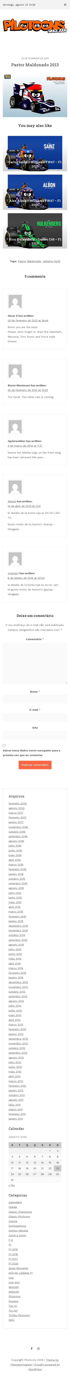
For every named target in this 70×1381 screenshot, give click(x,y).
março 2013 (16, 1024)
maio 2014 (15, 958)
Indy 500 (14, 1282)
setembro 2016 (18, 836)
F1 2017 (13, 1258)
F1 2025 (13, 1263)
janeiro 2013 (16, 1034)
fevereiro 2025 (18, 803)
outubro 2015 (17, 878)
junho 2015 (15, 897)
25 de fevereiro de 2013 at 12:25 (28, 390)
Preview (13, 1301)
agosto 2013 (16, 1001)
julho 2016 (15, 845)
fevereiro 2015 (17, 916)
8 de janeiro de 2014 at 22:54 (26, 577)
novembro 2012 (18, 1043)
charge (13, 1206)
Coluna (13, 1221)
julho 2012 (15, 1062)
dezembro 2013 (18, 982)
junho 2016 (15, 850)
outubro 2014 (17, 935)
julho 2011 (15, 1104)
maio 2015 (15, 902)
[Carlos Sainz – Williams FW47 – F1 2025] (35, 152)
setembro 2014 (18, 939)
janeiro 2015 (16, 921)
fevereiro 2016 (17, 869)
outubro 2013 (17, 991)
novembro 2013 (18, 987)
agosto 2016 (16, 841)
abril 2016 (15, 859)
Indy (11, 1277)
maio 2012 (15, 1071)
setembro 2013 (18, 996)
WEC (11, 1319)
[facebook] (31, 1348)
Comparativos (17, 1225)
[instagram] (38, 1348)
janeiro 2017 (16, 822)
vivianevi (13, 573)
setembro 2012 (18, 1052)
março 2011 (16, 1109)
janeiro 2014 (16, 977)
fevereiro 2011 (17, 1113)
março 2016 (16, 864)
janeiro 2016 (16, 874)
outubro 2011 (17, 1095)
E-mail (35, 709)
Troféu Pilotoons (19, 1315)
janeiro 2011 (16, 1118)
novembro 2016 (18, 827)
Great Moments (18, 1268)
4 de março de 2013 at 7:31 (25, 445)
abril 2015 (15, 906)
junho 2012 (15, 1066)
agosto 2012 (16, 1057)
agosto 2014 (16, 944)
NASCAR (14, 1291)
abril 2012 (15, 1076)
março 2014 (16, 968)
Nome (35, 691)
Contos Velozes (18, 1230)
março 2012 (16, 1081)
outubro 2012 (17, 1048)
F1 (10, 1244)
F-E (11, 1240)
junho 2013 (15, 1010)
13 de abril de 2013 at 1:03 (24, 506)
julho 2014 (15, 949)
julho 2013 (15, 1005)
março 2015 (16, 911)
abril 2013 (15, 1019)
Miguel (12, 501)
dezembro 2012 (18, 1038)
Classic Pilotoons (19, 1216)
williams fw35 (51, 261)
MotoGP (14, 1287)
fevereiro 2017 (17, 817)
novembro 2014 (18, 930)
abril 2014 (15, 963)
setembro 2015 (18, 883)
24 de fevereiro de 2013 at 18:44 (28, 320)
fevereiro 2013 (17, 1029)
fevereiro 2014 (17, 972)
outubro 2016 (17, 831)
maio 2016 (15, 855)
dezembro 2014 (18, 925)
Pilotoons (15, 1296)
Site (35, 727)
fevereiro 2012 (17, 1085)
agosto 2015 (16, 888)
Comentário (35, 639)
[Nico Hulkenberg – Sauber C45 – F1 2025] (35, 230)
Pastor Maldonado (29, 261)
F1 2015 (13, 1249)
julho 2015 (15, 892)
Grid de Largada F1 (20, 1272)
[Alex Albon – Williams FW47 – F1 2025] (35, 191)
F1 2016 (13, 1254)
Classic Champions (20, 1211)
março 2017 (16, 812)
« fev (12, 1185)
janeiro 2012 (16, 1090)
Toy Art (13, 1310)
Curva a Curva (17, 1235)
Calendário (15, 1202)
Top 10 (13, 1305)
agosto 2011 (16, 1099)
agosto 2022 (16, 808)
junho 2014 (15, 953)
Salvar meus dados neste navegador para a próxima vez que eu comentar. (31, 753)
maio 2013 (15, 1015)
